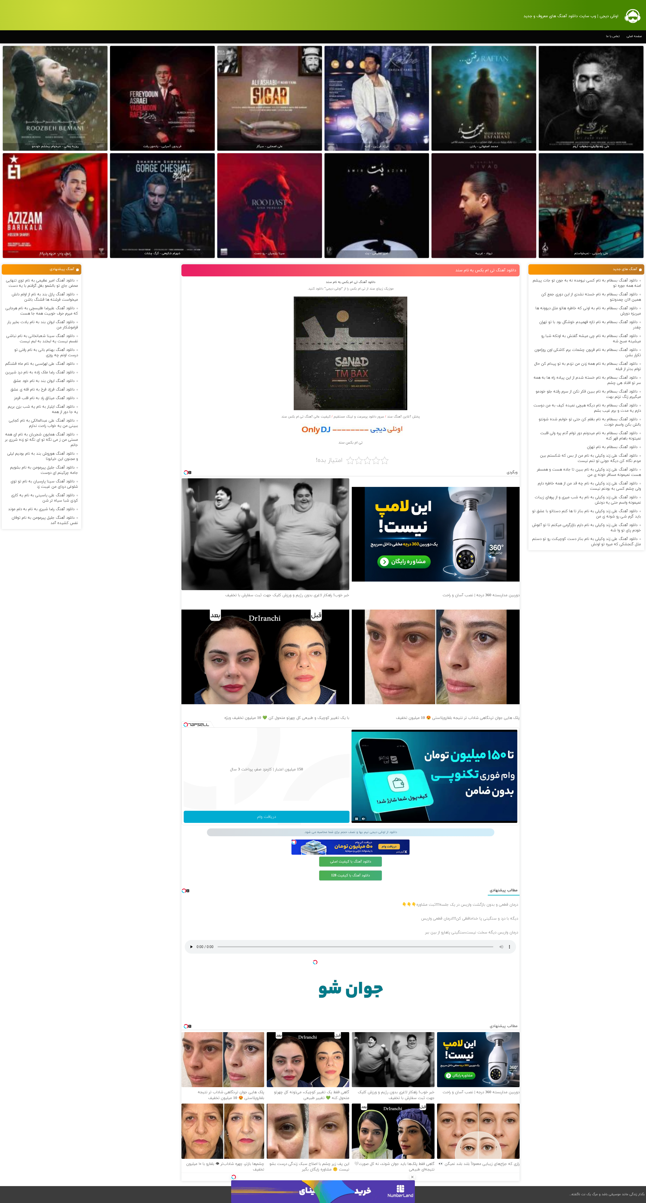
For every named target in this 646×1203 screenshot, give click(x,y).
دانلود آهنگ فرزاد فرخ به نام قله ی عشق (42, 389)
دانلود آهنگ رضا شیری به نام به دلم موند (41, 509)
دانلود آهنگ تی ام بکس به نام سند (485, 270)
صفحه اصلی (634, 36)
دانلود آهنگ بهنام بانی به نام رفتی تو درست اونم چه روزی (46, 352)
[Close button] (412, 1177)
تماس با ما (613, 36)
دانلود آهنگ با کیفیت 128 (350, 875)
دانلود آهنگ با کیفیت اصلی (350, 861)
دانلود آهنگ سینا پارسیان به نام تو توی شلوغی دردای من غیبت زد (44, 484)
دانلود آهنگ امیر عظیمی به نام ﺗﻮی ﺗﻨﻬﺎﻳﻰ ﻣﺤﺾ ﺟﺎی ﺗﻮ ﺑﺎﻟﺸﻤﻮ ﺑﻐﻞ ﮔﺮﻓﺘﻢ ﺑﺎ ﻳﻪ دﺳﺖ (42, 283)
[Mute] (364, 819)
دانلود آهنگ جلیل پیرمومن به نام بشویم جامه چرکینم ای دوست (44, 470)
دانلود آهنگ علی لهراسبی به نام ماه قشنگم (39, 364)
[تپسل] (233, 1177)
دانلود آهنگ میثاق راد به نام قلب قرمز (44, 398)
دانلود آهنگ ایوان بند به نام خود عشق (43, 381)
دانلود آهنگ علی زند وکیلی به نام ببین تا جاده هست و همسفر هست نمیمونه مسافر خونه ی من (589, 472)
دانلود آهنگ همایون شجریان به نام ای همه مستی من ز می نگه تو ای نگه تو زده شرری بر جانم (41, 440)
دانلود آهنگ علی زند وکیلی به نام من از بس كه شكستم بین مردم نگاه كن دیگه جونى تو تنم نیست (590, 458)
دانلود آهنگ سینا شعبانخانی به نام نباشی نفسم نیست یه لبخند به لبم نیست (42, 338)
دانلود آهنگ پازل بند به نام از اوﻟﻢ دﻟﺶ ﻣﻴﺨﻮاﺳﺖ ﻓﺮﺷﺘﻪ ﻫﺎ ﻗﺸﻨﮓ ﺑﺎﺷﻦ (45, 297)
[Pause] (357, 819)
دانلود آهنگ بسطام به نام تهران (612, 447)
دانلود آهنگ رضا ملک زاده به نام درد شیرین (39, 372)
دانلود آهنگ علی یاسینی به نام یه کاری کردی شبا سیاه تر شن (44, 498)
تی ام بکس (357, 288)
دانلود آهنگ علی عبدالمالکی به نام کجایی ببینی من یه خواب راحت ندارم (43, 423)
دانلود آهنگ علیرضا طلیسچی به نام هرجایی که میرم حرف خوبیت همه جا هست (42, 311)
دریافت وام (266, 817)
